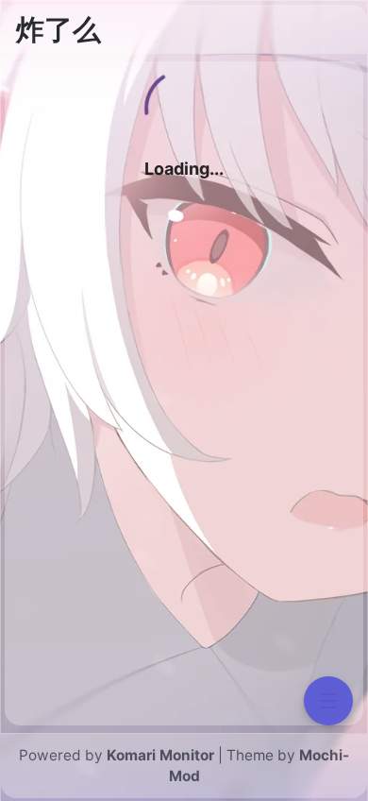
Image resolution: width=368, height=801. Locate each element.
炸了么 (58, 29)
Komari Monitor (160, 755)
